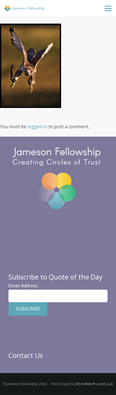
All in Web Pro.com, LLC (94, 384)
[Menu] (108, 8)
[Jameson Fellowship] (24, 8)
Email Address (23, 286)
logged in (37, 126)
